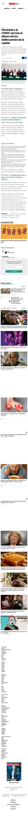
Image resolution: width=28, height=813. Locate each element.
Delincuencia (5, 217)
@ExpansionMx (10, 252)
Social (2, 717)
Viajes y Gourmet (4, 682)
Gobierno (3, 663)
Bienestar (3, 755)
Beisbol (2, 739)
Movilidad (3, 720)
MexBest (3, 748)
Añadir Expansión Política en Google (10, 61)
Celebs (2, 690)
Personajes (3, 754)
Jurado (2, 758)
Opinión (2, 670)
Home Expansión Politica (5, 649)
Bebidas (2, 751)
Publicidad (13, 800)
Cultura (2, 683)
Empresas (3, 648)
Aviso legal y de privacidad (13, 804)
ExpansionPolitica (17, 789)
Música (2, 701)
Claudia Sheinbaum (14, 213)
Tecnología (3, 653)
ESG (2, 656)
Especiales (3, 733)
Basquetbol (3, 742)
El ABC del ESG (4, 724)
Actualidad (3, 729)
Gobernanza (3, 719)
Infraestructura (4, 709)
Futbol (2, 738)
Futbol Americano (4, 740)
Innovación (3, 723)
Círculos (2, 678)
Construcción (3, 706)
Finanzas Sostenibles (5, 721)
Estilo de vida (3, 691)
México (2, 664)
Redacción (7, 250)
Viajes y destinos (4, 752)
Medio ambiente (4, 716)
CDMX (2, 27)
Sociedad (3, 671)
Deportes (3, 698)
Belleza (2, 681)
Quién (2, 674)
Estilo (2, 695)
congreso (20, 8)
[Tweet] (23, 58)
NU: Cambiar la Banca (14, 782)
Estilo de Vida (3, 757)
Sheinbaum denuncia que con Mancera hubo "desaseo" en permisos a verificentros (13, 177)
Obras (2, 655)
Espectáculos (3, 675)
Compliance (13, 802)
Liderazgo (3, 731)
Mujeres (3, 658)
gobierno (7, 8)
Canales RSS (13, 806)
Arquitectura (3, 710)
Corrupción (18, 215)
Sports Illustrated (6, 736)
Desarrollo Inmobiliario (5, 708)
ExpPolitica (11, 789)
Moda (2, 679)
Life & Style (4, 694)
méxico (13, 8)
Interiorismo (3, 712)
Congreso (3, 666)
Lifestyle (3, 744)
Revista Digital (4, 746)
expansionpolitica (14, 789)
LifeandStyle (3, 659)
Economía (3, 651)
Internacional (3, 652)
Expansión (4, 647)
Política (3, 662)
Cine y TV (3, 700)
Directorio (13, 809)
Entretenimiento (4, 697)
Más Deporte (3, 743)
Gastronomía (3, 750)
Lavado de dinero (14, 217)
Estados (2, 668)
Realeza (2, 677)
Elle (2, 686)
